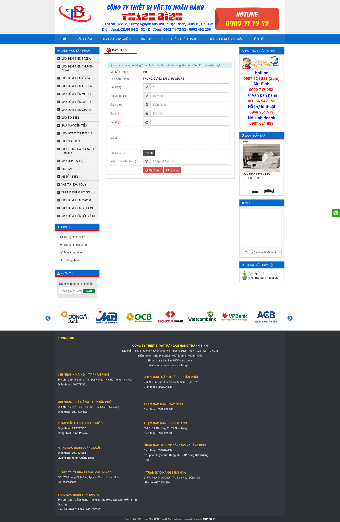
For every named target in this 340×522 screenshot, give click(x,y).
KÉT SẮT (67, 169)
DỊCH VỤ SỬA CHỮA (116, 39)
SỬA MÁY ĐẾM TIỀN (74, 125)
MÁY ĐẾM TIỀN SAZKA (76, 58)
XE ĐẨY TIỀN (69, 176)
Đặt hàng (154, 170)
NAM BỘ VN (209, 519)
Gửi (89, 291)
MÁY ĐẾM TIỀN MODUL (76, 94)
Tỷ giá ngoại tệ (72, 252)
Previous (47, 317)
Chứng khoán (71, 260)
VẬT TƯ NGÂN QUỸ (73, 184)
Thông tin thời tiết (74, 237)
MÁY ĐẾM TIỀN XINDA (75, 78)
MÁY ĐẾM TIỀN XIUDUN (76, 86)
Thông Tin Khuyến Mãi (225, 39)
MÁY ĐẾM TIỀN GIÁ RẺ (76, 110)
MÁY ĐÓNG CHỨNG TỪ (76, 133)
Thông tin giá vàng (75, 245)
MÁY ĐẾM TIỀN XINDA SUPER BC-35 (257, 172)
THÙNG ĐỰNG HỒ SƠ (75, 192)
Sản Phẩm (84, 39)
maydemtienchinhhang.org (176, 365)
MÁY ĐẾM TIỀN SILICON (77, 208)
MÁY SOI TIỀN (70, 141)
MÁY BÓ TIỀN (70, 117)
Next (289, 317)
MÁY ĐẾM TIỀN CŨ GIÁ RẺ (78, 216)
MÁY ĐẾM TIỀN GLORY (76, 102)
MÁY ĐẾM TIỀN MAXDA (76, 200)
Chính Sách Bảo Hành (179, 39)
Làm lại (173, 170)
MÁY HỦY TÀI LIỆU (73, 161)
